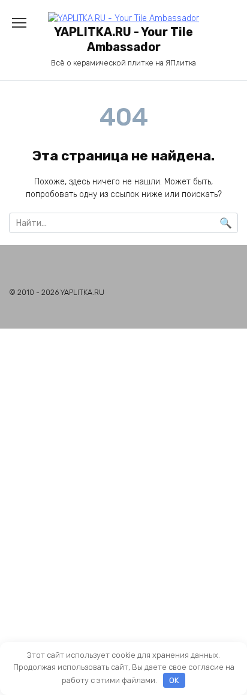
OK (174, 680)
